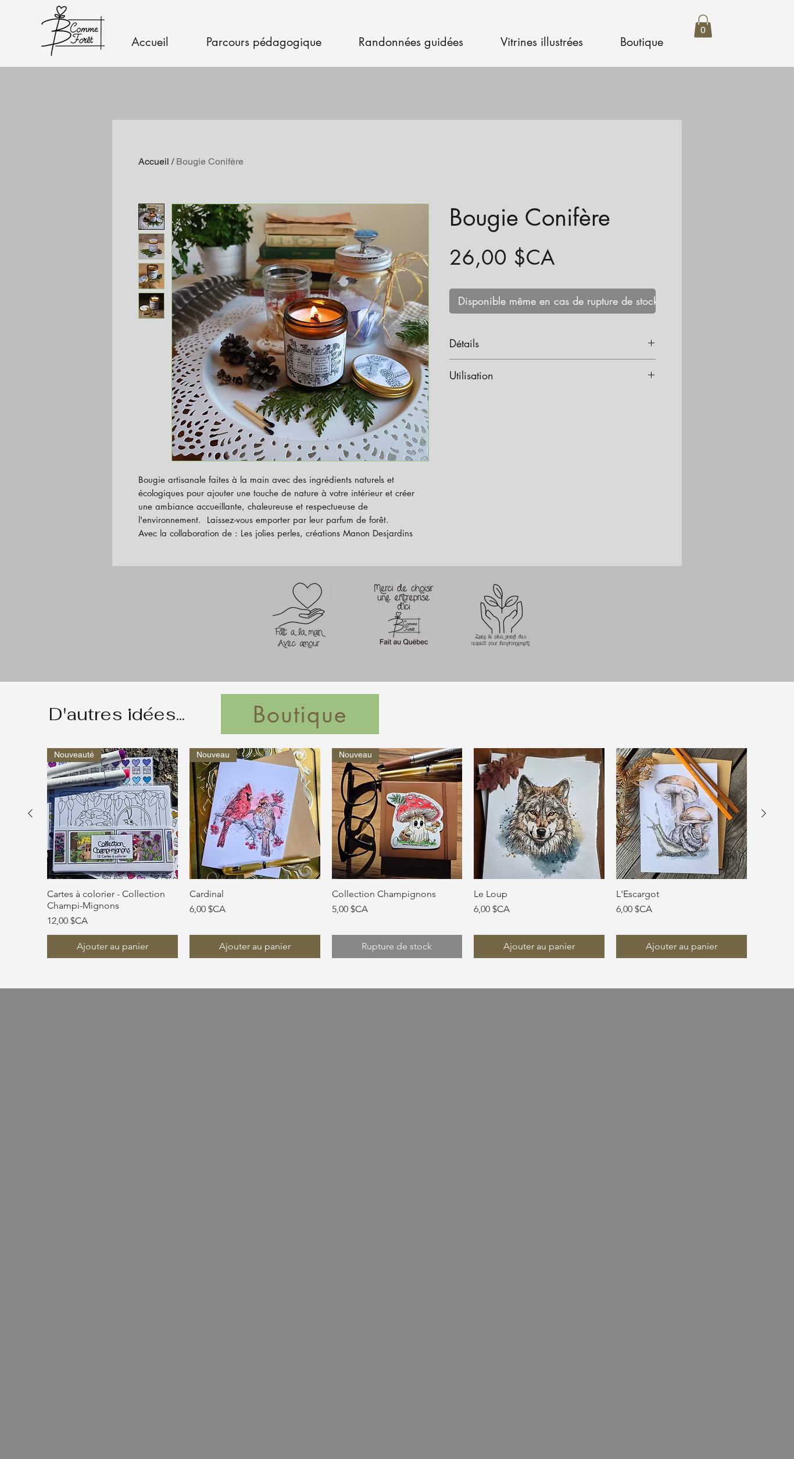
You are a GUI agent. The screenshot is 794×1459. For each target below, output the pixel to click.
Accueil (153, 161)
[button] (703, 26)
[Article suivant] (764, 813)
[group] (397, 853)
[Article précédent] (30, 813)
